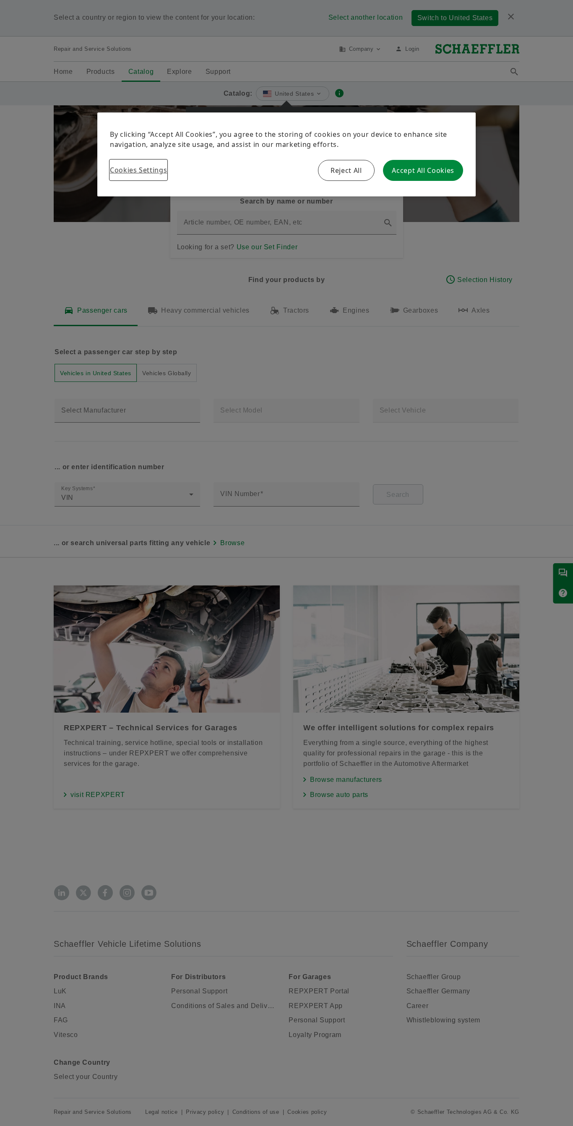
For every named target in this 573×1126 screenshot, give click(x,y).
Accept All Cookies (423, 170)
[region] (286, 154)
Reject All (346, 170)
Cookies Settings (138, 170)
